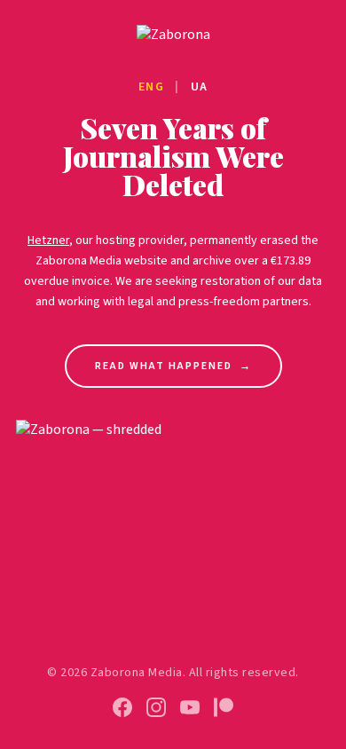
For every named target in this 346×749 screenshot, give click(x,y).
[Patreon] (223, 707)
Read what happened (173, 366)
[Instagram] (156, 707)
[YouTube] (190, 707)
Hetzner (48, 240)
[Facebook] (122, 707)
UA (199, 87)
